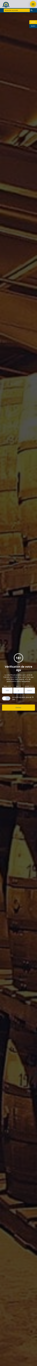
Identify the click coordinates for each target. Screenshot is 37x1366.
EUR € (32, 26)
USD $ (32, 22)
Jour (18, 686)
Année (29, 686)
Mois (7, 686)
